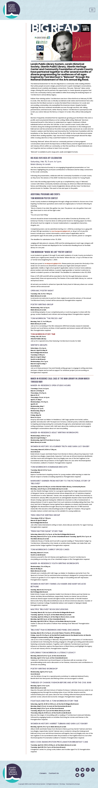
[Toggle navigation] (92, 10)
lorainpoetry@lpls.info (53, 263)
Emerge (77, 784)
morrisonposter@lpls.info (60, 231)
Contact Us (54, 773)
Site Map (62, 784)
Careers (42, 773)
